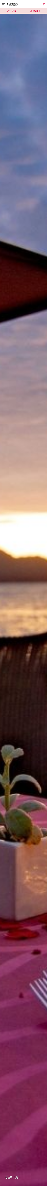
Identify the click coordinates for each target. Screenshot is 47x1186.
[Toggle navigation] (4, 4)
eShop (14, 11)
